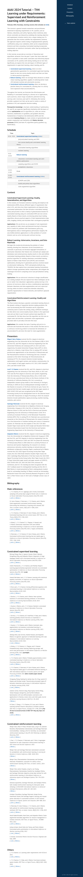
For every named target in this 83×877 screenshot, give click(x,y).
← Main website (70, 23)
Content (69, 8)
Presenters (70, 12)
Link (12, 643)
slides (40, 136)
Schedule (70, 5)
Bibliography (70, 16)
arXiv (12, 498)
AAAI (47, 25)
